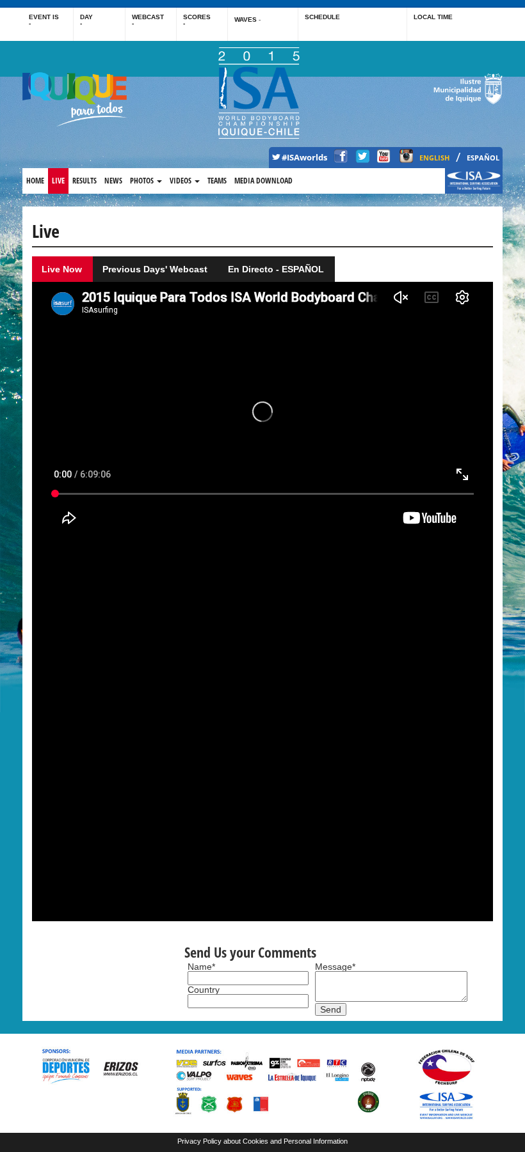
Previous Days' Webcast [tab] (154, 269)
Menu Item (466, 180)
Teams (217, 180)
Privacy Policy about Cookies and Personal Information (262, 1141)
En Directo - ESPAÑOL (276, 269)
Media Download (263, 180)
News (113, 180)
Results (84, 180)
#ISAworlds (304, 157)
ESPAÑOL (483, 157)
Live (58, 180)
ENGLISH (434, 157)
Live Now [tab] (62, 269)
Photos (143, 180)
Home (35, 180)
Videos (181, 180)
